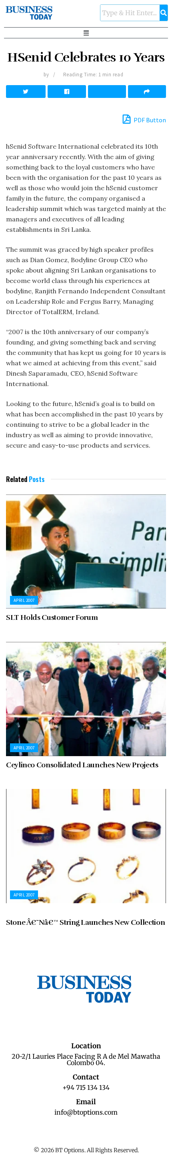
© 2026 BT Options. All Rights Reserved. (86, 1150)
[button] (86, 33)
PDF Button (149, 120)
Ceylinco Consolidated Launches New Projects (82, 765)
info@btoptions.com (86, 1112)
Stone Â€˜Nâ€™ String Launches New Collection (85, 922)
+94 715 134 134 (86, 1087)
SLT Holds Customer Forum (52, 617)
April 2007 (24, 600)
